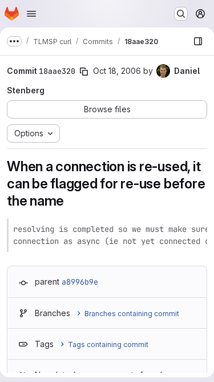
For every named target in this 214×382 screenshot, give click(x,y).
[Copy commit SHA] (84, 71)
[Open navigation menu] (31, 14)
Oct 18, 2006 (117, 71)
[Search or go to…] (181, 14)
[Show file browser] (198, 41)
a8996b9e (80, 282)
